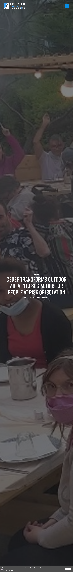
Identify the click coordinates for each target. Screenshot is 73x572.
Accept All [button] (68, 569)
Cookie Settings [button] (60, 569)
